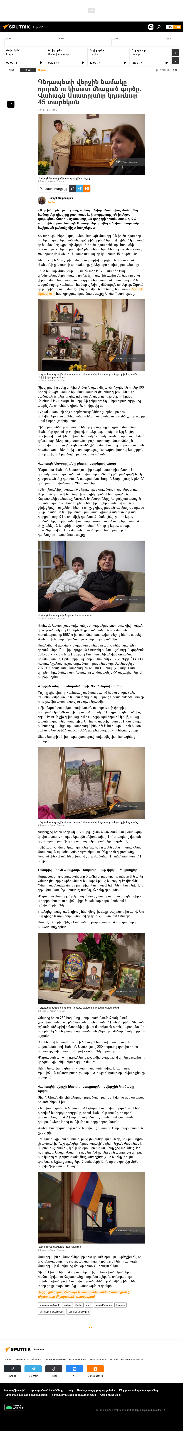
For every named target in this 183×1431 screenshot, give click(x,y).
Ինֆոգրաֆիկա (77, 1359)
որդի (88, 1304)
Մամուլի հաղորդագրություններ (96, 1390)
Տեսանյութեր (98, 1359)
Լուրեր (10, 54)
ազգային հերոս (104, 1304)
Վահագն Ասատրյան (78, 1311)
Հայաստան (22, 1359)
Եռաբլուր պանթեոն (49, 1304)
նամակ (67, 1304)
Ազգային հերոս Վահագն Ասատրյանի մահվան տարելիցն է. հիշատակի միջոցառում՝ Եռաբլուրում (84, 1294)
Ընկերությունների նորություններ (139, 1390)
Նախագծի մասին (14, 1390)
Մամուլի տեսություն (59, 54)
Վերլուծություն (55, 1359)
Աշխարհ (36, 1359)
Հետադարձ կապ (110, 1394)
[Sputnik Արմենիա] (17, 30)
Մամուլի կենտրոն (132, 1359)
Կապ (70, 1390)
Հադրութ (120, 1304)
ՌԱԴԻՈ (114, 1359)
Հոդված (51, 202)
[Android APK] (15, 1407)
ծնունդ (78, 1304)
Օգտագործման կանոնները (46, 1390)
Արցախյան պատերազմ (51, 1311)
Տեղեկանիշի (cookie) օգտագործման (74, 1394)
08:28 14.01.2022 (47, 109)
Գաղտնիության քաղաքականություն (26, 1394)
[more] (10, 104)
